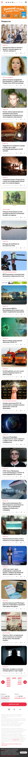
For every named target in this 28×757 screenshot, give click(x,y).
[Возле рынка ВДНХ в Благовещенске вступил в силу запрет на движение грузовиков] (24, 314)
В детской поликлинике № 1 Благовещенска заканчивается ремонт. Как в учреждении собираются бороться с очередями (13, 506)
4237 (8, 678)
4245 (20, 684)
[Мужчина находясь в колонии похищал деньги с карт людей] (24, 673)
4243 (20, 682)
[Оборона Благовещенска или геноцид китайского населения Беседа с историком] (24, 217)
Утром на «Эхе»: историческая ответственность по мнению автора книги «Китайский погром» (13, 637)
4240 (8, 680)
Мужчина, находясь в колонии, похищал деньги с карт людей (13, 670)
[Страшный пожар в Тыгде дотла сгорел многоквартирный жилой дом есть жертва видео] (24, 185)
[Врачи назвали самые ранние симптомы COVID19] (24, 344)
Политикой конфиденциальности (8, 755)
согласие (3, 750)
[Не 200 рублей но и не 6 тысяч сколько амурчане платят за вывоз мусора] (24, 376)
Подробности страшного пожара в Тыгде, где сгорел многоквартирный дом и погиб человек (14, 148)
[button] (20, 709)
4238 (14, 678)
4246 (8, 686)
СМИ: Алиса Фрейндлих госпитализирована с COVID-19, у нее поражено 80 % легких (13, 472)
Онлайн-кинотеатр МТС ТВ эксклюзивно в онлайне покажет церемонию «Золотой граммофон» (14, 405)
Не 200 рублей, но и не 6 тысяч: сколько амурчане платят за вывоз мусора (13, 372)
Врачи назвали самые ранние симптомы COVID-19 (12, 341)
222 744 (5, 696)
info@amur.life (5, 698)
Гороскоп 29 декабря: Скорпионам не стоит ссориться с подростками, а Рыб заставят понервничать (13, 439)
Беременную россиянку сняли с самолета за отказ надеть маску (13, 539)
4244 (8, 684)
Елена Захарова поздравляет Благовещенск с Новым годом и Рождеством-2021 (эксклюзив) (13, 81)
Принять (23, 752)
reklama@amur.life (19, 698)
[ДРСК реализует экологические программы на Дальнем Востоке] (24, 278)
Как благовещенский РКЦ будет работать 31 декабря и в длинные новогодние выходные (14, 604)
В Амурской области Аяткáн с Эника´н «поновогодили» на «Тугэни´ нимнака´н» (13, 49)
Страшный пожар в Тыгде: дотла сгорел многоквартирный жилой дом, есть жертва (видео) (13, 181)
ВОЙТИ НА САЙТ (14, 704)
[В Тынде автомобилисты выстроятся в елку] (24, 247)
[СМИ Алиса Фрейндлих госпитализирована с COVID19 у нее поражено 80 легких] (24, 476)
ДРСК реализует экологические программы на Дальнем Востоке (13, 275)
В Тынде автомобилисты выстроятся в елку (11, 244)
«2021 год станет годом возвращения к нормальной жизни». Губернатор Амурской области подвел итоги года (13, 571)
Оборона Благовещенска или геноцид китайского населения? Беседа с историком (13, 213)
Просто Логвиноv (8, 77)
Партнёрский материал (9, 272)
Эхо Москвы (6, 209)
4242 (8, 682)
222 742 (18, 696)
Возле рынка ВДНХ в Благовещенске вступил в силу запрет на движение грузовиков (13, 310)
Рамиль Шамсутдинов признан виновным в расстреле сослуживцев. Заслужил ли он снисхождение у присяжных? (13, 114)
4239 (20, 678)
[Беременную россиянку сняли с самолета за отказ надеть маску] (24, 542)
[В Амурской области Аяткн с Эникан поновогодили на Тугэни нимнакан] (24, 53)
